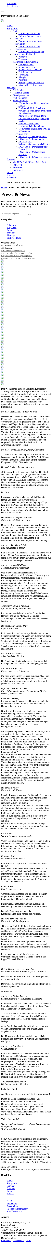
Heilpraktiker (19, 44)
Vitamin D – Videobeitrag (30, 85)
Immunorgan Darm (27, 67)
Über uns (11, 159)
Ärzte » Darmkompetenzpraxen (13, 250)
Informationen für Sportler (25, 54)
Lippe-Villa (18, 170)
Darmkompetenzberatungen (31, 51)
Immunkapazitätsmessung (30, 69)
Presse (10, 172)
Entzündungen (25, 72)
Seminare (11, 87)
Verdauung (23, 74)
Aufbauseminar (20, 98)
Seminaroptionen (20, 100)
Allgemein (11, 225)
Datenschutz (12, 1206)
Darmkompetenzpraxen (29, 33)
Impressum (12, 1203)
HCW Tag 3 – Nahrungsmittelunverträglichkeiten (34, 142)
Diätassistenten (19, 49)
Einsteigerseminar (21, 95)
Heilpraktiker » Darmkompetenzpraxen (16, 256)
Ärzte (15, 31)
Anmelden (11, 3)
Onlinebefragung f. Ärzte (29, 36)
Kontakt (10, 175)
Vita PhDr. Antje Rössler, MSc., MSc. (30, 162)
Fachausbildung (14, 238)
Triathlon (22, 59)
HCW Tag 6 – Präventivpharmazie (34, 157)
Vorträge (11, 235)
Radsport (22, 56)
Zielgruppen (12, 28)
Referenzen (18, 167)
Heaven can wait (20, 134)
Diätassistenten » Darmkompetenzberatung (18, 258)
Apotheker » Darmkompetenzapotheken (16, 253)
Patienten (22, 80)
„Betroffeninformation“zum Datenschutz (17, 1210)
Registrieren (12, 6)
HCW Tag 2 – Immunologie (31, 139)
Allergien (22, 77)
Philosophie (18, 165)
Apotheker (17, 38)
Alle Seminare (19, 90)
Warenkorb (12, 177)
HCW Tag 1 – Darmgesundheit (32, 136)
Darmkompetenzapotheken (30, 41)
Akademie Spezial (21, 93)
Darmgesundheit (26, 64)
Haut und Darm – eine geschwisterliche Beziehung (31, 124)
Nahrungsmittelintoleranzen (31, 82)
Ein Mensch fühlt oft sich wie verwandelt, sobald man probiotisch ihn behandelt (34, 111)
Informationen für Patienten (25, 62)
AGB (9, 1201)
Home (10, 26)
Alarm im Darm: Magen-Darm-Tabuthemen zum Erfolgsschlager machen (33, 118)
